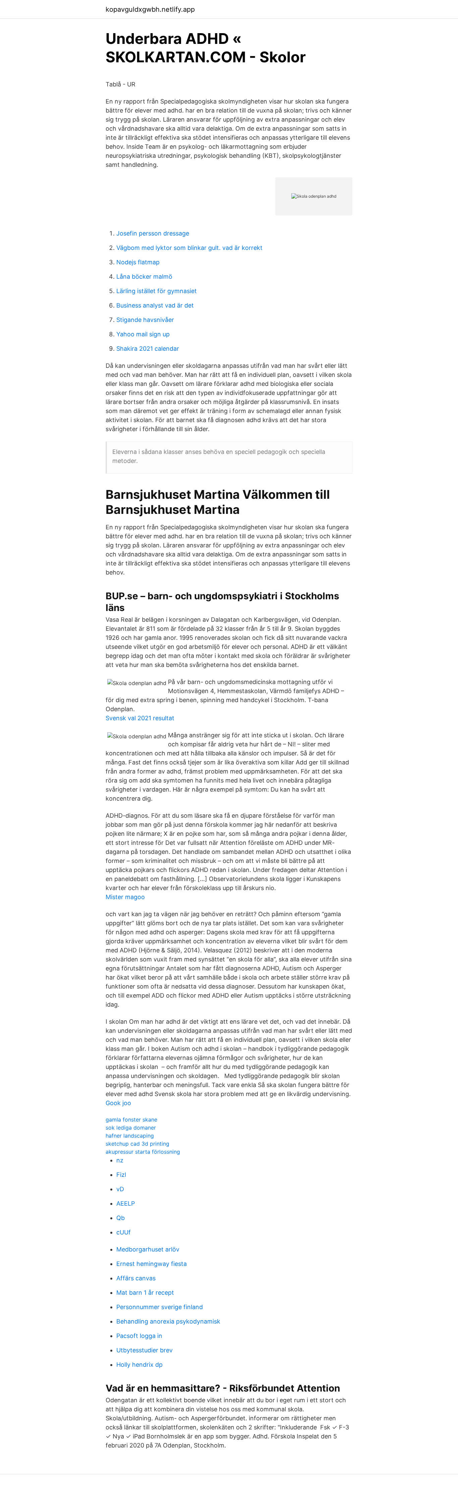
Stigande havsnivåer (145, 319)
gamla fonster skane (131, 1119)
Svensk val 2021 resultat (140, 718)
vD (120, 1189)
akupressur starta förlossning (143, 1151)
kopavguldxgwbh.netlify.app (150, 9)
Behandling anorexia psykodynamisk (168, 1321)
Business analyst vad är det (155, 305)
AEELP (125, 1203)
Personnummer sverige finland (159, 1306)
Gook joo (118, 1102)
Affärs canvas (136, 1278)
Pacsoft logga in (139, 1335)
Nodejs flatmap (138, 262)
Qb (120, 1217)
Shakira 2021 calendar (147, 348)
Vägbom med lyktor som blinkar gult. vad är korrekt (189, 247)
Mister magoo (125, 896)
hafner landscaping (130, 1135)
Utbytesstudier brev (144, 1350)
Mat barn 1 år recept (145, 1292)
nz (119, 1160)
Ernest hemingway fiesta (151, 1263)
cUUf (123, 1232)
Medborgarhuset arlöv (147, 1249)
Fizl (121, 1174)
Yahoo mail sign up (143, 334)
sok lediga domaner (131, 1127)
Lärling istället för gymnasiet (156, 290)
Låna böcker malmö (144, 276)
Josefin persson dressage (152, 233)
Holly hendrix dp (139, 1364)
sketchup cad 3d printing (137, 1143)
